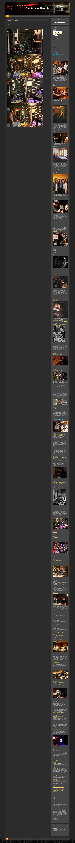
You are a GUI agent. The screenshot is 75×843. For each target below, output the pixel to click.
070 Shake (54, 198)
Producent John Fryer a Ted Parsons (59, 768)
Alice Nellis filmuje (56, 620)
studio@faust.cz (55, 832)
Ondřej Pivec (55, 274)
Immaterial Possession (57, 147)
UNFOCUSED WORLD (57, 763)
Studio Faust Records (37, 8)
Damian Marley (55, 391)
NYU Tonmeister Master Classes (58, 57)
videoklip (60, 126)
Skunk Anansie (55, 300)
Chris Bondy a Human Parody (58, 635)
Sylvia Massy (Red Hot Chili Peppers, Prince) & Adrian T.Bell (59, 325)
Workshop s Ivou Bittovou (57, 354)
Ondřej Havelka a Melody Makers (59, 615)
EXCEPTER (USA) (56, 662)
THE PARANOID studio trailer (58, 758)
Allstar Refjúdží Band (56, 707)
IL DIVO (54, 798)
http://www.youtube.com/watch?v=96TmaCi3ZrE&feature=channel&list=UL (60, 713)
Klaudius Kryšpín (56, 537)
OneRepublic (55, 408)
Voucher (54, 85)
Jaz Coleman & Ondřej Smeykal (58, 682)
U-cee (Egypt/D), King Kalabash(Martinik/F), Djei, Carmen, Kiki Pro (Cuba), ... (60, 781)
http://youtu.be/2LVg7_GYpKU (58, 632)
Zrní (53, 702)
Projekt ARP (55, 654)
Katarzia (54, 103)
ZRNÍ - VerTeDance (56, 628)
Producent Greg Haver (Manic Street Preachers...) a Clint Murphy (59, 435)
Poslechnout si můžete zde (57, 320)
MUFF (54, 581)
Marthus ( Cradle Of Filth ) (57, 775)
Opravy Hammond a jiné (57, 586)
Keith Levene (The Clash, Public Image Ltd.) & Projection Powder (59, 483)
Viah (53, 173)
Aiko (53, 132)
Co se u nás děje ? (56, 38)
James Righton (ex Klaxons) (58, 370)
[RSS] (7, 839)
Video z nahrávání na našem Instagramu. (60, 321)
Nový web (54, 30)
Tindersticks (55, 250)
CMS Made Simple (41, 838)
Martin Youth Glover (56, 750)
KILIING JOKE (55, 794)
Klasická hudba (55, 819)
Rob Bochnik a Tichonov (57, 560)
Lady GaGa (55, 808)
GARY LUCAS (55, 593)
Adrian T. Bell (55, 532)
